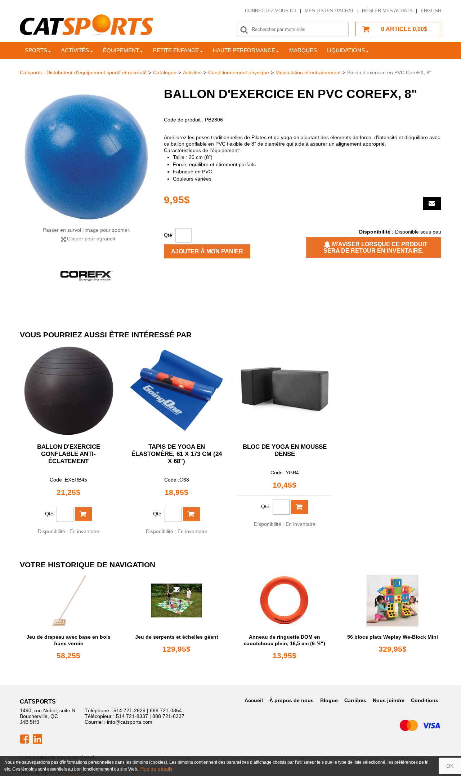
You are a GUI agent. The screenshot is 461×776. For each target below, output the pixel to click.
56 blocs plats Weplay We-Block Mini (392, 637)
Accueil (254, 700)
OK (449, 766)
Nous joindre (388, 700)
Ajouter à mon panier (207, 251)
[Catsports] (86, 25)
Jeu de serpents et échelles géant (176, 637)
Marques (303, 50)
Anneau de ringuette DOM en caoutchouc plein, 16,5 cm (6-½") (284, 640)
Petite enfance (176, 50)
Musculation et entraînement (308, 72)
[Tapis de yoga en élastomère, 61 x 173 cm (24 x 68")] (176, 390)
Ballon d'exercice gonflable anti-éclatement (68, 454)
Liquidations (346, 50)
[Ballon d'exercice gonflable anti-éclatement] (68, 390)
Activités (75, 50)
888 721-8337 (168, 716)
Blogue (329, 700)
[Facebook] (24, 738)
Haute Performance (244, 50)
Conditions (424, 700)
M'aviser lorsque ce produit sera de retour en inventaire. (375, 247)
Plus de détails (156, 769)
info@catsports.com (129, 722)
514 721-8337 (132, 716)
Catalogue (164, 72)
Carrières (355, 700)
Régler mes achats (387, 10)
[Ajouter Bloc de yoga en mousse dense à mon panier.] (299, 507)
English (431, 10)
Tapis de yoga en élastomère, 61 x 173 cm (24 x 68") (176, 454)
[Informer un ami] (432, 203)
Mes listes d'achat (329, 10)
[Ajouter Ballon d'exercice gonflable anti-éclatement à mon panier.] (83, 514)
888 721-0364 (166, 710)
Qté (168, 235)
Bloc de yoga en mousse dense (285, 450)
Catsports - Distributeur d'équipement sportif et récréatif (83, 72)
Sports (36, 50)
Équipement (121, 50)
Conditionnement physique (238, 72)
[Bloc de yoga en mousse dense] (284, 390)
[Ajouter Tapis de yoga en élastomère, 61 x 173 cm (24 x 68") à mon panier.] (191, 514)
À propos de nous (291, 700)
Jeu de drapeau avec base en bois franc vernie (68, 640)
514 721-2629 (129, 710)
